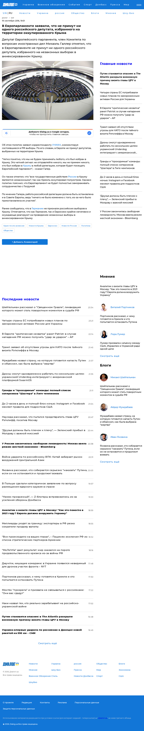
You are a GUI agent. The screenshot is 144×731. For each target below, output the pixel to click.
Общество (8, 230)
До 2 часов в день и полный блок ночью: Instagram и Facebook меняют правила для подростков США (119, 182)
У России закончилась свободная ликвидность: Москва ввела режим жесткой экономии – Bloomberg (121, 215)
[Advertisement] (47, 269)
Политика (85, 226)
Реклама (62, 702)
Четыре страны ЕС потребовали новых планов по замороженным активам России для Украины (120, 96)
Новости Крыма (36, 226)
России (72, 176)
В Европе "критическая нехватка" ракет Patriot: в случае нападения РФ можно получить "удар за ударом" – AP (120, 113)
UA (5, 13)
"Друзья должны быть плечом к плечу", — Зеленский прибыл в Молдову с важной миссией (118, 199)
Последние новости (20, 299)
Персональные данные (87, 702)
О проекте (8, 702)
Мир (12, 17)
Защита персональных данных (19, 708)
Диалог (5, 17)
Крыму (27, 165)
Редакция (27, 702)
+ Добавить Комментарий (25, 242)
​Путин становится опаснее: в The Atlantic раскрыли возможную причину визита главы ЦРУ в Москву (120, 78)
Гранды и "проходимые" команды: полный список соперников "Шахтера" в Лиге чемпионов (120, 165)
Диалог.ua (102, 718)
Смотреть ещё (47, 643)
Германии (38, 208)
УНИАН (56, 145)
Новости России (69, 226)
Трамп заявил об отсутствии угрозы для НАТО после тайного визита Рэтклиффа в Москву (119, 130)
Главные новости (116, 64)
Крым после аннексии (14, 226)
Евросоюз (52, 226)
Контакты (45, 702)
